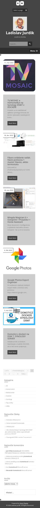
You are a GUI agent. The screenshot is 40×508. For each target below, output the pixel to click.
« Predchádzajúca (18, 371)
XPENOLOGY (10, 427)
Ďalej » (24, 374)
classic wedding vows (13, 462)
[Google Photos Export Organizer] (19, 259)
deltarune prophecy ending (15, 456)
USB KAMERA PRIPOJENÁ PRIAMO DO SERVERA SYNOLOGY (19, 452)
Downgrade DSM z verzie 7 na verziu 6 (18, 437)
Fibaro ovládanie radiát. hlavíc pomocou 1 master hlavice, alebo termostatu (19, 161)
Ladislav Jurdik (20, 32)
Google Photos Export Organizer (18, 281)
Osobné (8, 396)
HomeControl (10, 389)
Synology (9, 399)
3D (7, 386)
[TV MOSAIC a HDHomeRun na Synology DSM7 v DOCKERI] (19, 75)
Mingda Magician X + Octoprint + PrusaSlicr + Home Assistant (18, 219)
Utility (8, 406)
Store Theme (24, 503)
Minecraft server (22, 467)
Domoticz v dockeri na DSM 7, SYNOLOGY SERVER (18, 336)
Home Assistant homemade (15, 423)
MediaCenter (10, 393)
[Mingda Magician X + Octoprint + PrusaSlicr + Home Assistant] (19, 197)
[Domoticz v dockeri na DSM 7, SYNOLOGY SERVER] (19, 316)
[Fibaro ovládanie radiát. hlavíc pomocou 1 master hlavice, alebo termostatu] (19, 140)
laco (7, 467)
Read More (12, 123)
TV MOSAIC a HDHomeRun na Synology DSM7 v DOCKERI (15, 104)
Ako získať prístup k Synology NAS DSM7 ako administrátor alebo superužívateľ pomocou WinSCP (18, 432)
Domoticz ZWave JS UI (13, 420)
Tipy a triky (9, 403)
